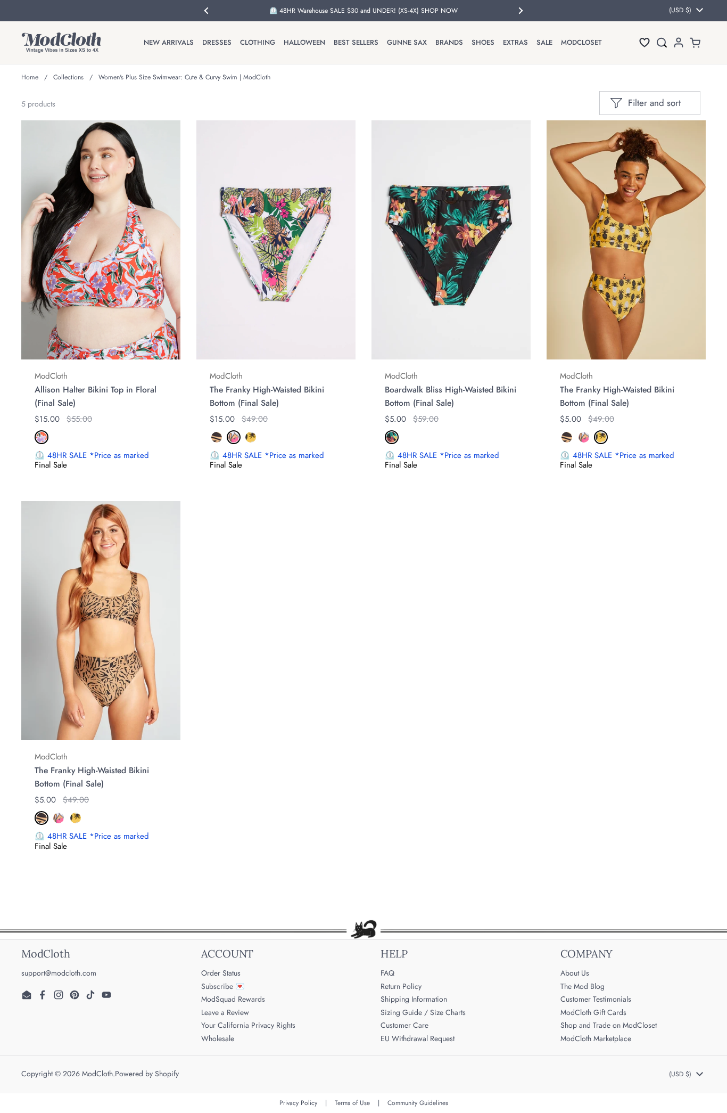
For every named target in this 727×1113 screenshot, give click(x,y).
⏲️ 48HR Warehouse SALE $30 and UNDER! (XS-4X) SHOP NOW (363, 10)
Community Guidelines (417, 1103)
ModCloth (97, 1073)
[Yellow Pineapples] (251, 437)
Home (29, 77)
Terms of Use (352, 1103)
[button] (644, 42)
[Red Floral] (41, 437)
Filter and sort (654, 102)
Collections (68, 77)
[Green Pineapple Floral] (234, 437)
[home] (61, 42)
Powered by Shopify (147, 1073)
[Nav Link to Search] (661, 42)
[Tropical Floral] (392, 437)
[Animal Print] (217, 437)
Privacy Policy (298, 1103)
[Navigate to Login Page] (678, 42)
